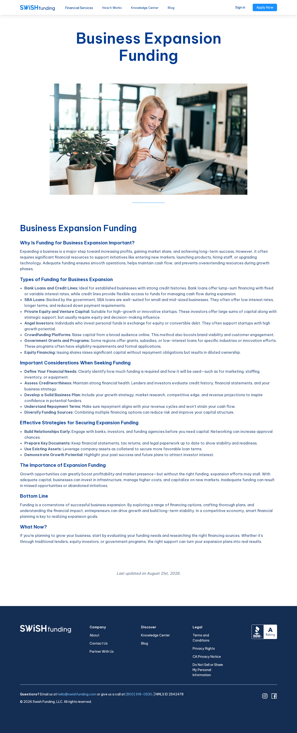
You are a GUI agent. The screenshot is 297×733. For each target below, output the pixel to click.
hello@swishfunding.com (77, 694)
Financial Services (79, 8)
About (94, 635)
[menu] (120, 7)
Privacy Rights (204, 648)
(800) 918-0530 (139, 694)
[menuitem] (112, 7)
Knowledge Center (144, 8)
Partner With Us (102, 651)
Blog (171, 8)
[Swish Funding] (37, 7)
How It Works (112, 8)
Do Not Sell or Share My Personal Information (208, 670)
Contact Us (99, 643)
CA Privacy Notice (207, 657)
